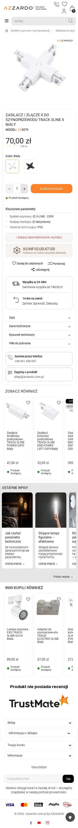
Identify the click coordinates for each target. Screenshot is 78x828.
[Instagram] (47, 823)
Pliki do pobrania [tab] (20, 343)
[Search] (70, 20)
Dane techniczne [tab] (19, 326)
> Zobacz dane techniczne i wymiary (39, 237)
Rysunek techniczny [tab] (22, 334)
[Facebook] (31, 823)
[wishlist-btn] (28, 402)
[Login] (64, 11)
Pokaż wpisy (61, 576)
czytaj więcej (13, 563)
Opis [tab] (12, 317)
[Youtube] (39, 823)
